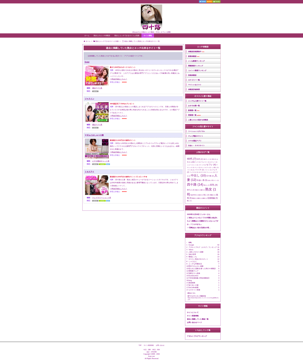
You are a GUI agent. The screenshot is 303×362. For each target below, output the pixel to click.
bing (190, 280)
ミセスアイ (89, 172)
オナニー (213, 162)
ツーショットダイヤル (196, 131)
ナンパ (198, 167)
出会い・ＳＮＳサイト (196, 145)
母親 (197, 190)
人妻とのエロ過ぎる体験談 (198, 120)
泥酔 (202, 190)
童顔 (200, 195)
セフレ (211, 164)
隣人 (189, 200)
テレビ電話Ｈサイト (195, 136)
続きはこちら (191, 293)
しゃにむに (193, 261)
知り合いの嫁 (193, 285)
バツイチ (199, 170)
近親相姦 (212, 198)
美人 (206, 195)
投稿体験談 (192, 75)
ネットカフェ (206, 167)
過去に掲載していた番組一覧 (198, 319)
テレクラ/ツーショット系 (101, 198)
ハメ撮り (215, 167)
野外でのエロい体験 (196, 266)
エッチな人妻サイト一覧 (197, 101)
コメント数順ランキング (197, 70)
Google (191, 245)
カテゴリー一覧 (194, 80)
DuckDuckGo (193, 276)
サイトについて (193, 312)
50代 (200, 159)
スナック (202, 165)
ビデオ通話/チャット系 (100, 161)
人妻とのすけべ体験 (196, 252)
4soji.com (151, 356)
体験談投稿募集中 (196, 51)
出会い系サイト (213, 180)
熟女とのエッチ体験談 (102, 35)
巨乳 (214, 185)
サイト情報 (148, 35)
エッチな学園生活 (195, 264)
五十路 (210, 176)
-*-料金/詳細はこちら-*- (118, 79)
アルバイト (205, 162)
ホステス (202, 172)
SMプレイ (207, 159)
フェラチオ (194, 172)
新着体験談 (193, 56)
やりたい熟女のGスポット (198, 259)
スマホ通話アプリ (194, 141)
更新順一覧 (194, 115)
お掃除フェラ (196, 162)
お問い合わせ (160, 345)
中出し (198, 175)
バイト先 (190, 170)
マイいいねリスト (194, 84)
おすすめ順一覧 (194, 105)
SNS (214, 159)
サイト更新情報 (193, 316)
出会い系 (202, 180)
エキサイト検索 (194, 290)
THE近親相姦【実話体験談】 (199, 278)
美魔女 (213, 195)
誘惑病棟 (192, 283)
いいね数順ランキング (196, 61)
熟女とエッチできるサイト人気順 (126, 35)
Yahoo (191, 250)
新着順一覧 (193, 110)
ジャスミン (89, 99)
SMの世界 (192, 254)
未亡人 (191, 190)
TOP (140, 345)
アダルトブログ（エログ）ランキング (203, 247)
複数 (199, 198)
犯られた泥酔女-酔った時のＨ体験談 (202, 268)
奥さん (207, 185)
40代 (191, 158)
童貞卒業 (194, 195)
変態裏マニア (193, 271)
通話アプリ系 (97, 88)
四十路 (195, 184)
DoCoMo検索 (193, 287)
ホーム (86, 35)
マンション (210, 172)
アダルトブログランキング (197, 336)
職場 (194, 198)
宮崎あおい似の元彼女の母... (199, 228)
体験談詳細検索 (194, 89)
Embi (87, 62)
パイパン (208, 170)
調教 (204, 198)
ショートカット (192, 165)
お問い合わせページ (194, 322)
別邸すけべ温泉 (194, 273)
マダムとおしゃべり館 (94, 135)
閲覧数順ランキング (195, 66)
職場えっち (193, 257)
